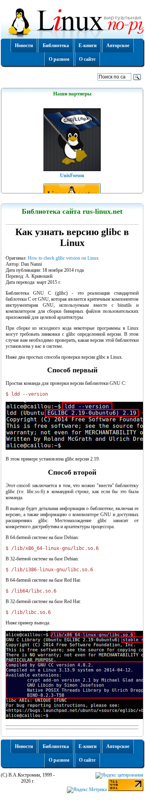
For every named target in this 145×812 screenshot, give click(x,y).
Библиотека (56, 45)
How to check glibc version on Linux (63, 258)
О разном (59, 59)
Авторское (117, 45)
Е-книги (88, 45)
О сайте (87, 59)
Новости (24, 45)
